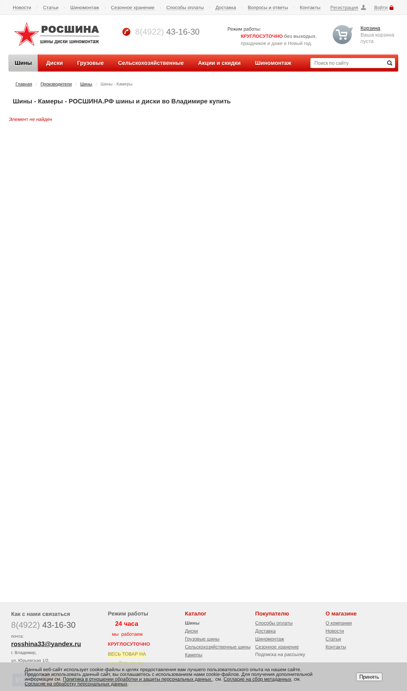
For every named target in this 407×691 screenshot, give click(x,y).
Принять (369, 677)
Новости (22, 7)
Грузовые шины (202, 639)
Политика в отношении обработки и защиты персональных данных (138, 679)
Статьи (50, 7)
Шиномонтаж (84, 7)
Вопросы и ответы (268, 7)
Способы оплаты (185, 7)
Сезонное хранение (133, 7)
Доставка (225, 7)
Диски (191, 631)
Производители (56, 84)
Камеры (193, 655)
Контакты (310, 7)
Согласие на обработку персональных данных (76, 684)
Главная (24, 84)
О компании (339, 623)
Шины (86, 84)
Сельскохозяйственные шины (217, 647)
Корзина (370, 28)
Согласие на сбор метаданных (257, 679)
